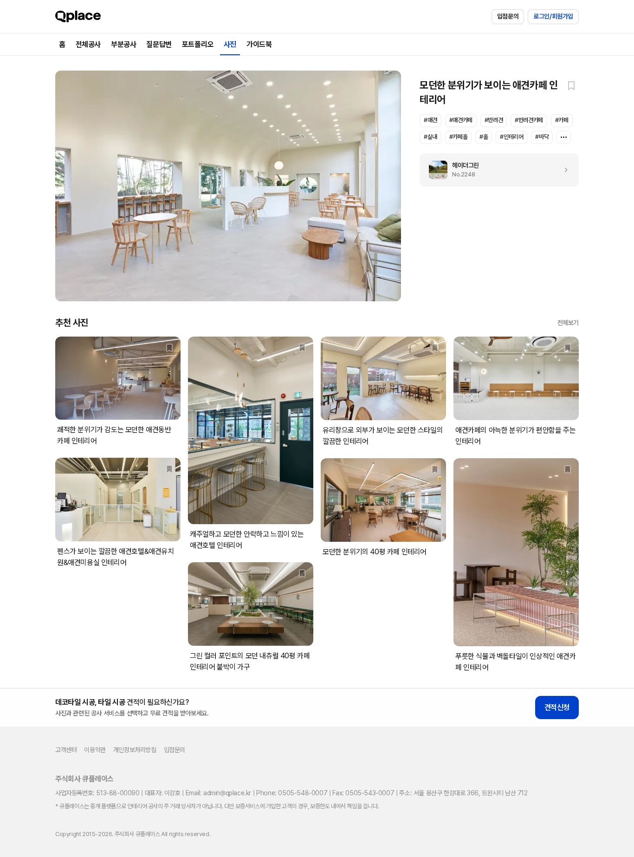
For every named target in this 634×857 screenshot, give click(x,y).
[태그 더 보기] (563, 137)
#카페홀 (458, 136)
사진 (230, 44)
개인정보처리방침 (134, 749)
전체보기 (568, 322)
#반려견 (494, 120)
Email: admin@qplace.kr (218, 793)
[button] (571, 85)
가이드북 (259, 44)
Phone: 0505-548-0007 (291, 793)
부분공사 (123, 44)
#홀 (483, 136)
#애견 (430, 120)
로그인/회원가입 (553, 16)
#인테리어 (511, 136)
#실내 (430, 136)
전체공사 (88, 44)
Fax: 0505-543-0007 (363, 793)
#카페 (562, 120)
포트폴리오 (197, 44)
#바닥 (542, 136)
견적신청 (556, 707)
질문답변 (158, 44)
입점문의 (507, 16)
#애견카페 (460, 120)
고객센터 (66, 749)
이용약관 (94, 749)
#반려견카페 (529, 120)
